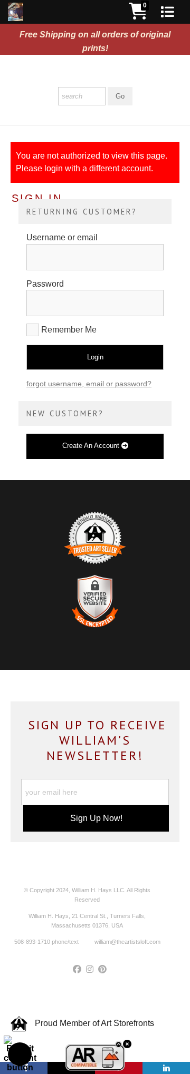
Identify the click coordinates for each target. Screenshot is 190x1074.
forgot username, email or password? (88, 383)
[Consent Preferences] (20, 1054)
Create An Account (91, 446)
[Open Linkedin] (166, 1068)
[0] (138, 14)
